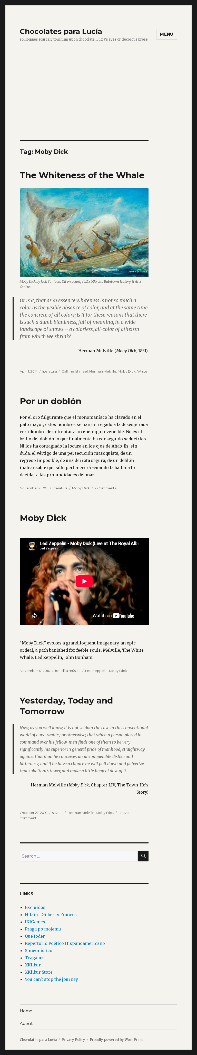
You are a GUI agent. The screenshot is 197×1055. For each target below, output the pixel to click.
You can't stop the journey (51, 979)
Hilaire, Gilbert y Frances (51, 914)
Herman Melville (102, 371)
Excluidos (35, 907)
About (26, 1023)
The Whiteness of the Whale (82, 175)
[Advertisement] (99, 102)
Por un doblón (50, 401)
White (142, 371)
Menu (166, 34)
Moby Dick (127, 371)
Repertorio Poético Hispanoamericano (65, 943)
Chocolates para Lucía (61, 31)
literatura (49, 371)
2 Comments (105, 488)
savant (57, 813)
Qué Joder (35, 936)
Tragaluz (34, 957)
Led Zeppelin (96, 671)
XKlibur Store (39, 972)
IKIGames (35, 921)
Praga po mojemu (43, 929)
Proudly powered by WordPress (116, 1040)
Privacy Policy (73, 1040)
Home (26, 1011)
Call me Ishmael (75, 371)
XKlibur (33, 964)
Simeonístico (38, 950)
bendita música (68, 671)
